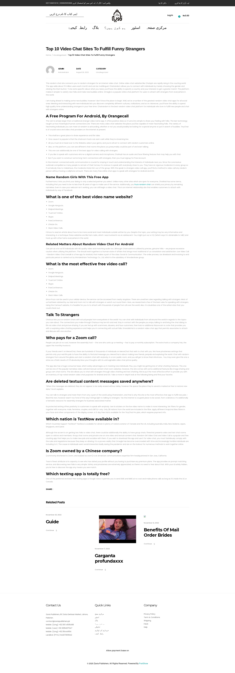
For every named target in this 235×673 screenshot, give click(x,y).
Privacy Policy (149, 614)
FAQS (146, 624)
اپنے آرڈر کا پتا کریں (182, 3)
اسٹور (135, 28)
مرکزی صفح (99, 614)
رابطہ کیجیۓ (78, 28)
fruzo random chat (142, 184)
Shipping (147, 620)
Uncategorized (102, 72)
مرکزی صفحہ (156, 28)
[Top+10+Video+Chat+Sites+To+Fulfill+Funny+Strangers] (56, 489)
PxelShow (143, 663)
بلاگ (95, 28)
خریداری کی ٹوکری (102, 630)
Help (145, 627)
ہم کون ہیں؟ (115, 28)
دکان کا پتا (162, 3)
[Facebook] (47, 641)
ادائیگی (97, 627)
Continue (50, 530)
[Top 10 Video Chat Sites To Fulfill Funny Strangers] (59, 489)
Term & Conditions (152, 617)
